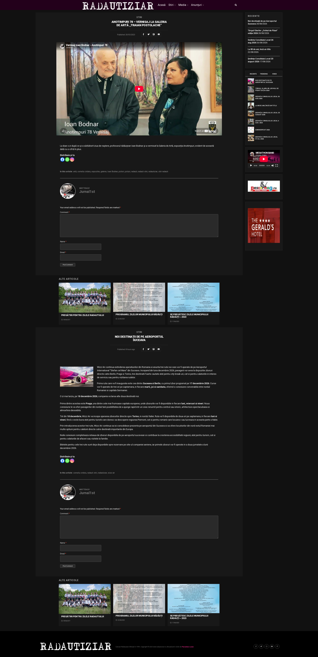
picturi (127, 172)
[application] (264, 159)
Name (63, 241)
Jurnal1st (87, 191)
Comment (65, 212)
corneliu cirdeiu (84, 172)
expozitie (96, 172)
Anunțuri (196, 4)
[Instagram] (72, 159)
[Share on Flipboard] (153, 34)
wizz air (111, 473)
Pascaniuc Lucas (188, 647)
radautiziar (153, 172)
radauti (134, 172)
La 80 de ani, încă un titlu (259, 49)
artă (75, 172)
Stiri (171, 4)
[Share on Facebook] (143, 34)
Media (182, 4)
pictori (121, 172)
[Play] (251, 165)
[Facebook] (62, 159)
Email (63, 252)
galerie (104, 172)
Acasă (161, 4)
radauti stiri (143, 172)
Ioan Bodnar (112, 172)
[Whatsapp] (67, 159)
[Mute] (272, 165)
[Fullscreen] (276, 165)
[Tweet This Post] (148, 34)
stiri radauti (163, 172)
